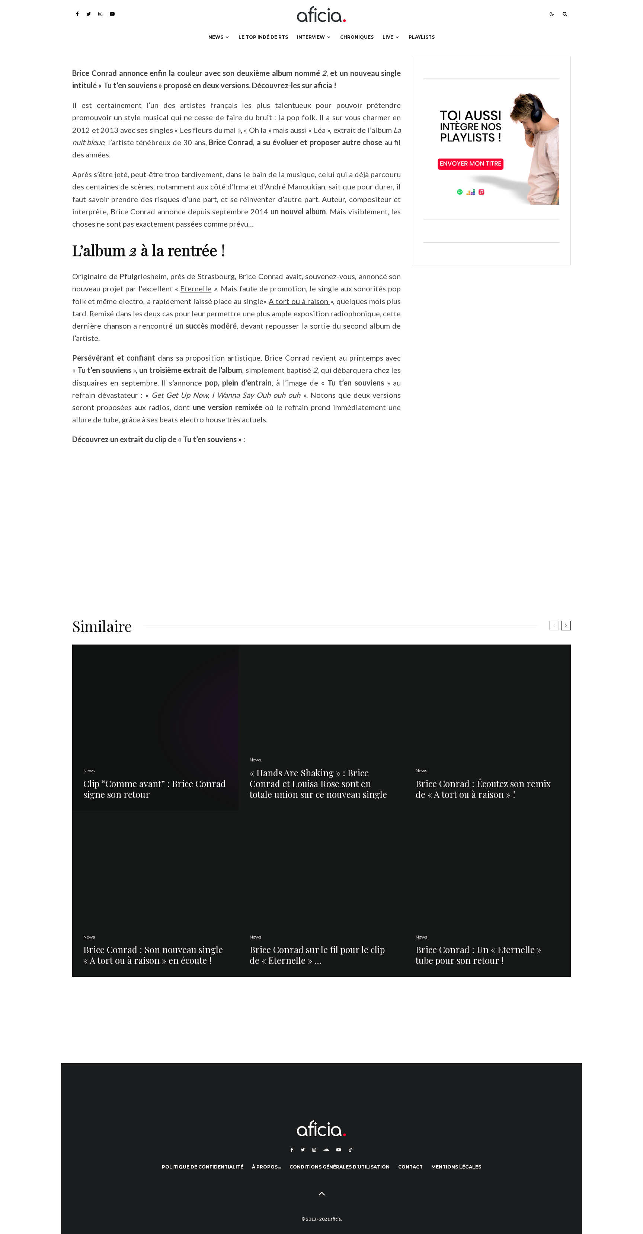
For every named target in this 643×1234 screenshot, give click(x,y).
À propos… (266, 1167)
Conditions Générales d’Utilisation (339, 1167)
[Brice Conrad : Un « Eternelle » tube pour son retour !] (487, 894)
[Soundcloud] (326, 1150)
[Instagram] (100, 14)
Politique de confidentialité (202, 1167)
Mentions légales (456, 1167)
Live (388, 37)
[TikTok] (350, 1150)
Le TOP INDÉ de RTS (263, 37)
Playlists (422, 37)
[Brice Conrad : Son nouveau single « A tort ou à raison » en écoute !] (155, 894)
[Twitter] (89, 14)
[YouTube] (112, 14)
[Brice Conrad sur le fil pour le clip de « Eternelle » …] (322, 894)
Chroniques (357, 37)
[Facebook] (77, 14)
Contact (410, 1167)
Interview (311, 37)
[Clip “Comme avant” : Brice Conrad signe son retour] (155, 728)
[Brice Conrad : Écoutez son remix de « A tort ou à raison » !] (487, 728)
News (215, 37)
